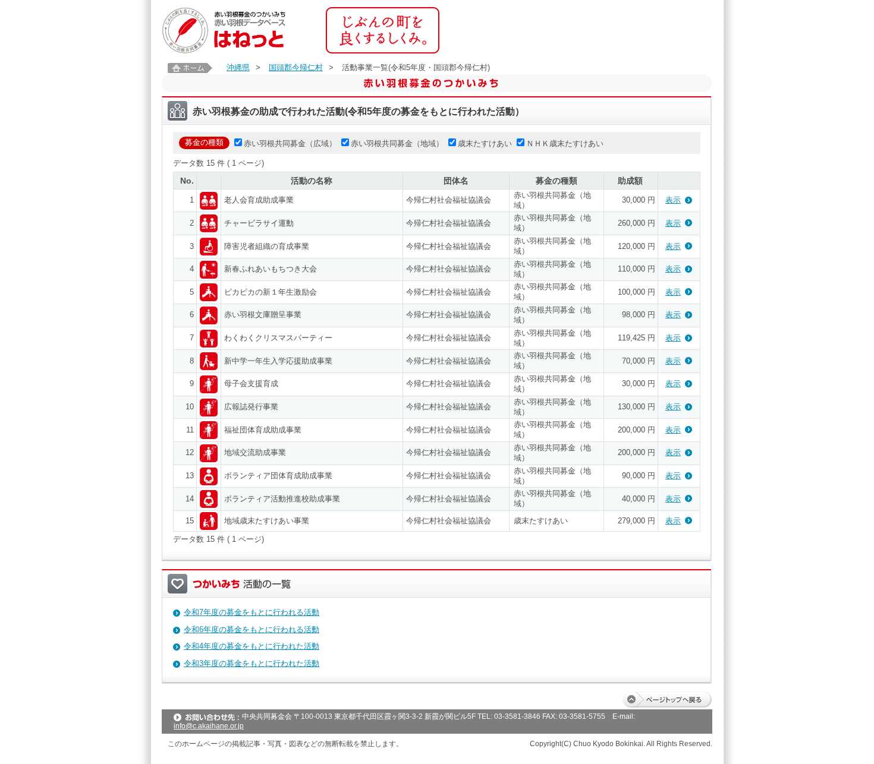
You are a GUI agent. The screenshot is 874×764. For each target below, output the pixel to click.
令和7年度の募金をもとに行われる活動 (251, 612)
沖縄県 (238, 67)
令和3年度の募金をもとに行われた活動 (251, 663)
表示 (673, 199)
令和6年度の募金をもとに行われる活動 (251, 629)
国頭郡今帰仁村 (296, 67)
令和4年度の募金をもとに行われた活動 (251, 646)
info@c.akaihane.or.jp (209, 726)
